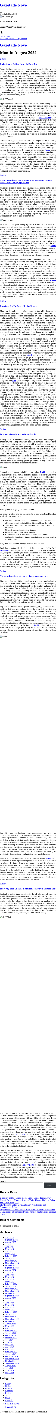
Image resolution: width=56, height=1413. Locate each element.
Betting (8, 1384)
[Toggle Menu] (1, 12)
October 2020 (11, 1361)
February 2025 (11, 1256)
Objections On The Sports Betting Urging (18, 306)
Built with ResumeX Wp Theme (13, 39)
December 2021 (11, 1335)
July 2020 (9, 1368)
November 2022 (12, 1319)
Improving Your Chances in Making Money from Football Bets (27, 889)
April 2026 (9, 1237)
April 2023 (9, 1307)
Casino (8, 1386)
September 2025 (12, 1240)
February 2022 (11, 1331)
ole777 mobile (45, 117)
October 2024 (11, 1265)
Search (3, 1181)
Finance (8, 1388)
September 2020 (12, 1363)
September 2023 (12, 1296)
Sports (7, 1398)
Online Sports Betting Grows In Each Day (18, 64)
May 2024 (9, 1277)
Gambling (9, 1391)
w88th (29, 355)
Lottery (8, 1393)
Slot (6, 1395)
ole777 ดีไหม (28, 1165)
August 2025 (10, 1242)
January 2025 (10, 1258)
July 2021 (9, 1340)
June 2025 (9, 1247)
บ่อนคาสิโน (10, 1407)
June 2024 (9, 1275)
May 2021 (9, 1345)
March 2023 (10, 1310)
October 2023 (11, 1293)
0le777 (47, 150)
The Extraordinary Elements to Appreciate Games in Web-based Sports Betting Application (26, 181)
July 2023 (9, 1300)
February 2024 (11, 1284)
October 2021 (11, 1338)
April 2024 (9, 1279)
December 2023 (11, 1289)
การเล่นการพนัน (12, 1404)
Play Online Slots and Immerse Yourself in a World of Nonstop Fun (27, 1209)
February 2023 (11, 1312)
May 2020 (9, 1373)
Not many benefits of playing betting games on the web (24, 576)
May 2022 (9, 1326)
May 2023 (9, 1305)
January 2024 (10, 1286)
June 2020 (9, 1370)
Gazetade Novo (13, 5)
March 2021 (10, 1349)
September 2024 (12, 1268)
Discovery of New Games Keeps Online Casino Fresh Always (25, 1198)
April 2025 (9, 1251)
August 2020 (10, 1366)
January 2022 (10, 1333)
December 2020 (11, 1356)
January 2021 (10, 1354)
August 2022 (10, 1324)
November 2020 (12, 1359)
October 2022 (11, 1321)
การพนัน (9, 1400)
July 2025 (9, 1244)
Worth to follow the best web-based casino (18, 434)
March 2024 (10, 1282)
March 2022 (10, 1328)
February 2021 (11, 1352)
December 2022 (11, 1317)
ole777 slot (20, 1134)
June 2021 (9, 1342)
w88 (14, 380)
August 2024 (10, 1270)
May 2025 (9, 1249)
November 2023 (12, 1291)
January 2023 (10, 1314)
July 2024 (9, 1272)
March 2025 (10, 1254)
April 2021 (9, 1347)
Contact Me (5, 36)
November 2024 (12, 1263)
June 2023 (9, 1303)
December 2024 (11, 1261)
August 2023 (10, 1298)
